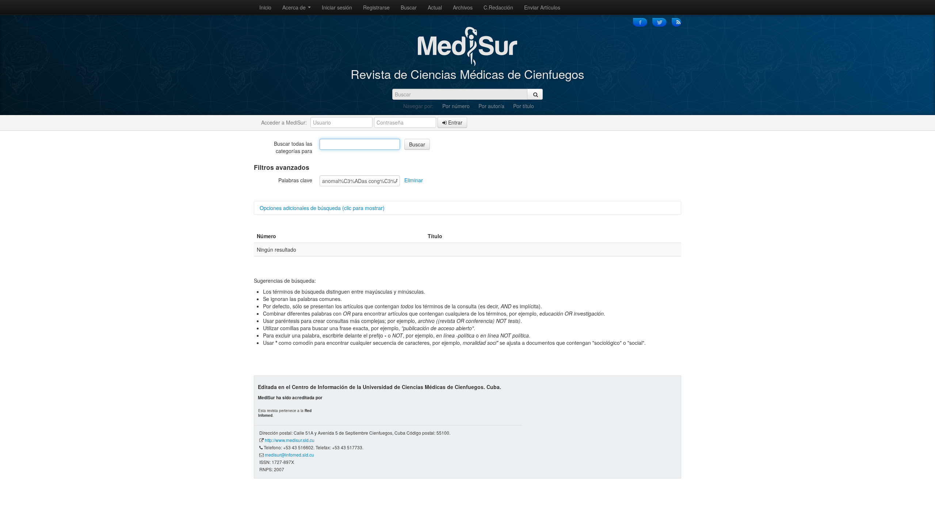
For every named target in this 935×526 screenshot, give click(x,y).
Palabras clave (295, 180)
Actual (435, 7)
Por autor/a (491, 106)
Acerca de (294, 7)
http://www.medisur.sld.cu (289, 440)
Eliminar (413, 180)
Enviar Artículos (542, 7)
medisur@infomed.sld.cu (289, 454)
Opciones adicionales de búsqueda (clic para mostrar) (322, 207)
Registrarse (376, 7)
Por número (456, 106)
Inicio (265, 7)
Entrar (454, 122)
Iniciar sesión (337, 7)
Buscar (409, 7)
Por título (523, 106)
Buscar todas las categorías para (293, 147)
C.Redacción (498, 7)
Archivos (463, 7)
